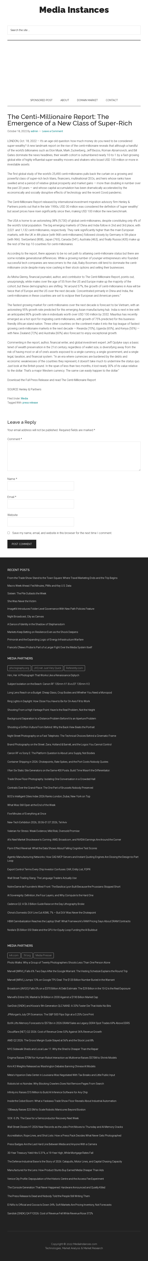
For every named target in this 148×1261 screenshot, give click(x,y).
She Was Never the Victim (21, 601)
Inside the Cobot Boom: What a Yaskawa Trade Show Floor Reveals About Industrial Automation (61, 1101)
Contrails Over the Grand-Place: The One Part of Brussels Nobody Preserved (50, 787)
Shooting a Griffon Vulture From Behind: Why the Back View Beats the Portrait (51, 727)
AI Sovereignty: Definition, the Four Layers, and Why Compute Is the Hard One (50, 895)
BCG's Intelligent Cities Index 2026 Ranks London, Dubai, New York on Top (48, 796)
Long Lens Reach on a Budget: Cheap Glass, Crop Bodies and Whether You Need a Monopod (59, 692)
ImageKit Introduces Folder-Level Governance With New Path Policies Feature (50, 608)
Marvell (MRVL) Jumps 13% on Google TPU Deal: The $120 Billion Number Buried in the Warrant (61, 979)
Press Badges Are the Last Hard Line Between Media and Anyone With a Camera (52, 1144)
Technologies (53, 1248)
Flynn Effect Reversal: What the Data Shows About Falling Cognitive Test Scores (52, 848)
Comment (14, 439)
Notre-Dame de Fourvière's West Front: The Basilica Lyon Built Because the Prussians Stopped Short (63, 886)
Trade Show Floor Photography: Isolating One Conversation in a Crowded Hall (51, 779)
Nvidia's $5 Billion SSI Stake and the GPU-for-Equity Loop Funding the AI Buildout (52, 929)
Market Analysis (71, 1248)
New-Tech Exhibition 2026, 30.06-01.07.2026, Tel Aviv (37, 822)
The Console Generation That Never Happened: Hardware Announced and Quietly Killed (56, 1187)
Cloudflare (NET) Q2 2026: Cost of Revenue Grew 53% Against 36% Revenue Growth (54, 1031)
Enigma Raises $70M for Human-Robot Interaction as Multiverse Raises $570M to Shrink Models (62, 1057)
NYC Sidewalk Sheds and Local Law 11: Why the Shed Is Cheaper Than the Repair (52, 1049)
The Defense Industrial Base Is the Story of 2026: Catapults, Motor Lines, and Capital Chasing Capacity (64, 1161)
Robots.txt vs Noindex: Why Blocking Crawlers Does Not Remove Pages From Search (55, 1083)
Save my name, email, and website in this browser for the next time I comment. (62, 533)
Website (12, 515)
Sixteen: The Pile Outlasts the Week (26, 593)
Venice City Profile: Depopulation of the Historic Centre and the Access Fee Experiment (55, 1178)
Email (11, 497)
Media (24, 398)
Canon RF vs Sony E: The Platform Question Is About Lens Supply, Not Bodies (51, 753)
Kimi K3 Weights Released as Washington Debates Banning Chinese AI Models (51, 1066)
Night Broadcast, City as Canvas (25, 616)
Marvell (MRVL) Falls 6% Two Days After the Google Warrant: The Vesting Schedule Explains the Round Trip (67, 971)
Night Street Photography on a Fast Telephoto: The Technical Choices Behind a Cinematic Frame (61, 735)
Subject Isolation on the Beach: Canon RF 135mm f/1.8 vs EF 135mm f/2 (48, 683)
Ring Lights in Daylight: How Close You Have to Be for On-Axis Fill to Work (48, 701)
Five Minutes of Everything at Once (26, 813)
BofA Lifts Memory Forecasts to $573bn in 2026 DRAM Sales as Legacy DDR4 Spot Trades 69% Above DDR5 (68, 1023)
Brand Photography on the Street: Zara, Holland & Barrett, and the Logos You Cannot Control (59, 744)
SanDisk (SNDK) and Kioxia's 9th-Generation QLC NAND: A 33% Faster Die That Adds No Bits (59, 1005)
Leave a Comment (52, 131)
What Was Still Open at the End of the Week (31, 805)
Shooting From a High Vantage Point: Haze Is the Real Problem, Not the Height (51, 709)
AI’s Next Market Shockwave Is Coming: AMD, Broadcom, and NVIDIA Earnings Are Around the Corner (64, 839)
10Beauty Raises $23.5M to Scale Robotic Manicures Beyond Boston (46, 1109)
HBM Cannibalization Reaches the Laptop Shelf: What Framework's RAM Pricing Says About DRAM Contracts (68, 921)
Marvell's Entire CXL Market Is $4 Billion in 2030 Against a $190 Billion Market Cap (52, 997)
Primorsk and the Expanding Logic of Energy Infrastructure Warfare (45, 639)
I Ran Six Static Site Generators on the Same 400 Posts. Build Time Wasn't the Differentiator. (58, 770)
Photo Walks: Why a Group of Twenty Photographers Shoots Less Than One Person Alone (58, 962)
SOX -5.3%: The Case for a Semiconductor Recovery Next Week (43, 1118)
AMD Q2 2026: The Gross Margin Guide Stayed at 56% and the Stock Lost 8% (50, 1040)
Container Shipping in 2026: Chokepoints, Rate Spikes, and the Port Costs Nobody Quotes (57, 761)
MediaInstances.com (85, 1244)
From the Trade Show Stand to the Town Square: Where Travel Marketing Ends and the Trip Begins (62, 578)
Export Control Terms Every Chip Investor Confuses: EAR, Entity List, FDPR (48, 869)
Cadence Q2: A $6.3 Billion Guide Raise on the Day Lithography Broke (45, 904)
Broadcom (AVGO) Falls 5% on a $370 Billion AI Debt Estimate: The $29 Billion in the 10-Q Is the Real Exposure (68, 988)
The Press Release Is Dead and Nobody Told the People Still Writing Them (48, 1196)
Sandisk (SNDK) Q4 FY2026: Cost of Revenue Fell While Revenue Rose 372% (50, 1213)
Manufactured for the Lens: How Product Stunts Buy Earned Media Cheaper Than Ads (55, 1170)
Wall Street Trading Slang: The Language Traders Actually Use (42, 878)
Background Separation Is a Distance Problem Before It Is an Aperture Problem (51, 718)
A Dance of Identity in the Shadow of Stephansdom (36, 624)
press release (30, 402)
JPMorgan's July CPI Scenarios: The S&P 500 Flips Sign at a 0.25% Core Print (50, 1014)
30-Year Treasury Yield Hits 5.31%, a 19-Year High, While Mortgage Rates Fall (50, 1152)
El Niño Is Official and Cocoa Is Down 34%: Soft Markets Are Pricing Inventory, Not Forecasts (59, 1204)
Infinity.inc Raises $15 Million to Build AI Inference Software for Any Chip (47, 1092)
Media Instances (74, 10)
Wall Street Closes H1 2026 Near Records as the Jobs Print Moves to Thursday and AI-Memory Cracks (65, 1126)
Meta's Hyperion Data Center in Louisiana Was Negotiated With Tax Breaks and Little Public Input (61, 1075)
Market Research (93, 1248)
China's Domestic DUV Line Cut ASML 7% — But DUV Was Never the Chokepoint (51, 912)
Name (12, 479)
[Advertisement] (74, 67)
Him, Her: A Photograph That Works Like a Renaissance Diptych (43, 675)
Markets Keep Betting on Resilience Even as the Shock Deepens (42, 632)
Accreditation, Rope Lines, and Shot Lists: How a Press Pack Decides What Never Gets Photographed (64, 1135)
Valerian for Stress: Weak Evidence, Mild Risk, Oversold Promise (43, 831)
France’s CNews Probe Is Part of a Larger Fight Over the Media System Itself (49, 647)
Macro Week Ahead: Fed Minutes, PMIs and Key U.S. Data (39, 585)
